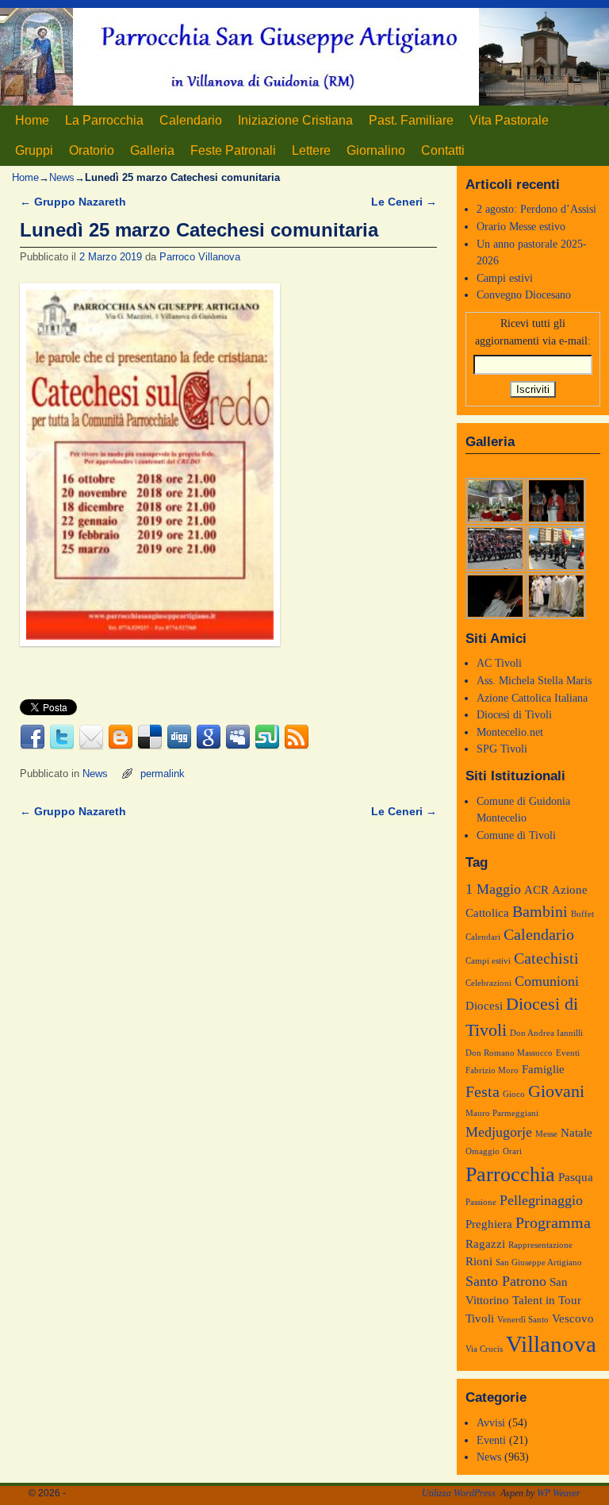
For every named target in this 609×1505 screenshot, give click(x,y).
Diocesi (484, 1005)
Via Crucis (484, 1349)
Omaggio (482, 1151)
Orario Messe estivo (521, 226)
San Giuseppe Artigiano (539, 1262)
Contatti (443, 150)
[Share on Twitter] (62, 737)
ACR (536, 889)
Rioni (478, 1261)
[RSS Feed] (296, 737)
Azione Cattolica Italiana (532, 697)
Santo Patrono (505, 1281)
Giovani (556, 1091)
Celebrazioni (488, 983)
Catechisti (546, 958)
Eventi (568, 1053)
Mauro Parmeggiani (501, 1113)
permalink (162, 773)
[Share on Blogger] (120, 737)
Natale (576, 1132)
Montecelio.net (510, 732)
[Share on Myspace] (238, 737)
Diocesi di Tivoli (514, 714)
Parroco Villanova (199, 257)
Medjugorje (498, 1132)
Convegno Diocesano (524, 294)
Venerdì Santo (523, 1319)
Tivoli (479, 1318)
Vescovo (573, 1318)
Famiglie (543, 1069)
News (62, 177)
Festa (482, 1091)
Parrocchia (510, 1174)
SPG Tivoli (502, 748)
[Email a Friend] (91, 737)
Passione (480, 1202)
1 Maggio (493, 889)
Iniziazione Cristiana (295, 120)
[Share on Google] (208, 737)
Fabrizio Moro (492, 1070)
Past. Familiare (411, 120)
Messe (546, 1134)
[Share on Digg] (179, 737)
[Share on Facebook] (32, 737)
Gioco (514, 1094)
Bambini (540, 911)
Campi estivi (505, 277)
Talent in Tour (546, 1300)
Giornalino (376, 150)
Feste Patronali (233, 150)
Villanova (551, 1344)
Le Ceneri (404, 201)
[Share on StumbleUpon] (267, 737)
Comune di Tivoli (516, 835)
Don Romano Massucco (509, 1053)
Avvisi (491, 1422)
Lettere (311, 150)
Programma (553, 1222)
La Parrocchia (104, 120)
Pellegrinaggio (541, 1200)
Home (32, 120)
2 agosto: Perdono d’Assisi (536, 208)
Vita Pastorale (509, 120)
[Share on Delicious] (150, 737)
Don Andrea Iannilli (546, 1033)
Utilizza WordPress (459, 1493)
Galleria (152, 150)
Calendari (482, 937)
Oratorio (91, 150)
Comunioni (547, 981)
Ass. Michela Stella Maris (534, 680)
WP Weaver (558, 1493)
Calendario (190, 120)
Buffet (582, 914)
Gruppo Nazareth (73, 201)
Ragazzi (485, 1243)
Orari (512, 1151)
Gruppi (34, 150)
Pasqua (575, 1177)
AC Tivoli (499, 662)
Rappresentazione (540, 1245)
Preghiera (488, 1224)
